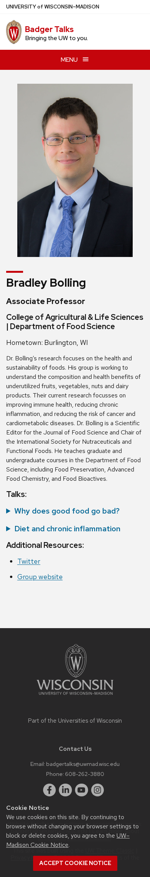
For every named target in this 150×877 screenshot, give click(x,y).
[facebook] (49, 790)
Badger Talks (49, 29)
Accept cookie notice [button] (75, 863)
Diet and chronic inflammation (67, 529)
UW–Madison (52, 6)
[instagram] (97, 790)
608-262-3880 (84, 773)
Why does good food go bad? (67, 511)
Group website (40, 576)
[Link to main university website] (75, 696)
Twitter (28, 561)
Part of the (75, 721)
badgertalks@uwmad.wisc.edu (83, 763)
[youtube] (81, 790)
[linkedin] (65, 790)
